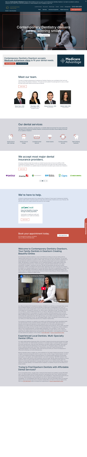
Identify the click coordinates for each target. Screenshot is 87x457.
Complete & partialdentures (36, 142)
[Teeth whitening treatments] (76, 137)
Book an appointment (43, 35)
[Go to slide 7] (44, 181)
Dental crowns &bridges (24, 142)
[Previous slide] (40, 181)
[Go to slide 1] (42, 181)
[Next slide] (46, 181)
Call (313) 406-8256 (22, 63)
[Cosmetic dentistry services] (63, 137)
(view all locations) (12, 10)
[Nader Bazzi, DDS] (19, 97)
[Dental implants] (50, 137)
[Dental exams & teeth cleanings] (11, 137)
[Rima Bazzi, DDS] (35, 97)
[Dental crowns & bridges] (24, 137)
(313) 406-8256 (30, 237)
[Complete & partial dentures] (37, 137)
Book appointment (10, 63)
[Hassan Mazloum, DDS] (50, 97)
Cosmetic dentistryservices (62, 142)
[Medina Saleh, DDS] (65, 97)
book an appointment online (57, 332)
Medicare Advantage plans (17, 60)
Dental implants (50, 141)
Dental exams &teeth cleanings (10, 142)
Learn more (22, 86)
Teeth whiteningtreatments (76, 142)
